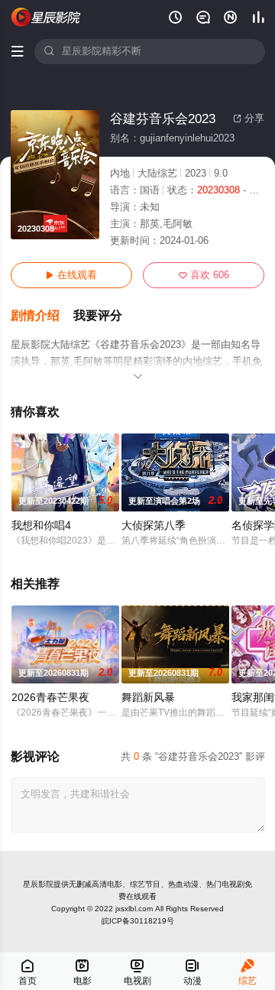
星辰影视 (46, 17)
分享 (248, 118)
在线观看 (71, 275)
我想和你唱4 (41, 525)
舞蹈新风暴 (148, 697)
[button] (42, 316)
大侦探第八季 (153, 525)
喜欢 (204, 275)
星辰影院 (38, 884)
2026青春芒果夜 (50, 697)
